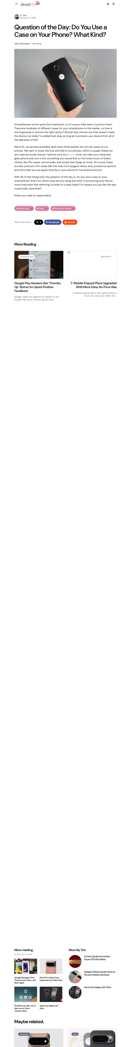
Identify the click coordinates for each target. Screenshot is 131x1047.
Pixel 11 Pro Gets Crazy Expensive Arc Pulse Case (51, 979)
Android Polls (25, 208)
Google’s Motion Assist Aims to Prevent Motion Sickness (99, 973)
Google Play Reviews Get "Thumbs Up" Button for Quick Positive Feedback (37, 287)
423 (22, 43)
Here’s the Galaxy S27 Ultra (49, 1007)
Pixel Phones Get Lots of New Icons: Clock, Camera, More (25, 1008)
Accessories (24, 1034)
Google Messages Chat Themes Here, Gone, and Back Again (25, 980)
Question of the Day (64, 208)
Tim (24, 15)
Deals (75, 1034)
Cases (43, 208)
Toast (71, 154)
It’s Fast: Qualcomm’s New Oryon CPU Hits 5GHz (97, 958)
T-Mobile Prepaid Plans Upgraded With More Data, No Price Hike (93, 285)
